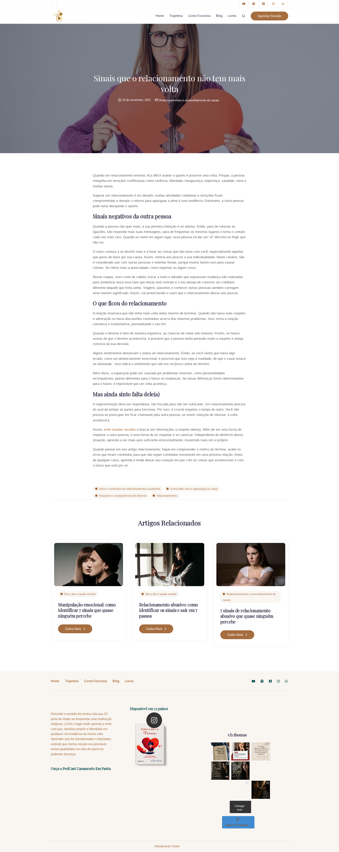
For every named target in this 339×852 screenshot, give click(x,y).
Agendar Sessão (269, 16)
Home (160, 15)
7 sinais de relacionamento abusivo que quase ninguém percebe (246, 616)
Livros (232, 15)
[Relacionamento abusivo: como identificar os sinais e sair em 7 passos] (169, 564)
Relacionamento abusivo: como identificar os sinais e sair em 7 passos (168, 610)
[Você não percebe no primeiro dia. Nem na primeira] (220, 770)
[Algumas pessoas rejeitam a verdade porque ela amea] (261, 790)
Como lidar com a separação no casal (193, 488)
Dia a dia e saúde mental (79, 594)
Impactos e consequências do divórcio (123, 495)
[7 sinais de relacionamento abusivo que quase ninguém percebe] (250, 564)
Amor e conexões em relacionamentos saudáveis (129, 488)
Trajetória (176, 15)
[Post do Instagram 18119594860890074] (220, 751)
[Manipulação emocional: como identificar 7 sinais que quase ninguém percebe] (88, 564)
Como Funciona (199, 15)
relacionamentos (167, 495)
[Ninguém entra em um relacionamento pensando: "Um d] (261, 751)
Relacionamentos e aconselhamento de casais (189, 100)
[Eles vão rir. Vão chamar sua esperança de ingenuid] (240, 790)
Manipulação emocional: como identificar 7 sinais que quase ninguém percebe (87, 610)
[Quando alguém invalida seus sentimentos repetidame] (240, 770)
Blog (219, 15)
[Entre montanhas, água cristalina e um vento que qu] (220, 790)
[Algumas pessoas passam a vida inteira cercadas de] (261, 770)
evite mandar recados (120, 429)
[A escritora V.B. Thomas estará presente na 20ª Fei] (240, 751)
